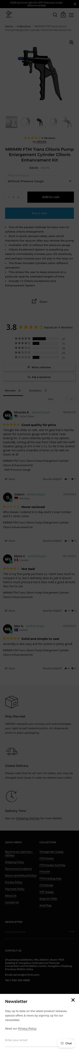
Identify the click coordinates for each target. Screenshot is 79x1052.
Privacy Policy (27, 1028)
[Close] (73, 1000)
